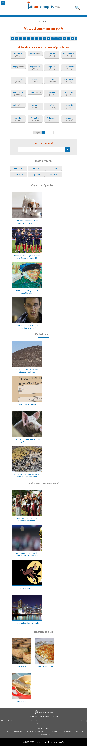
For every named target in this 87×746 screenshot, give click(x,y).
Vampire (52, 93)
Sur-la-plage (52, 731)
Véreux (69, 119)
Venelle (18, 119)
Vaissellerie (69, 80)
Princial (5, 731)
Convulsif (53, 168)
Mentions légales (7, 721)
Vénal (52, 106)
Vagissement (35, 67)
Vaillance (18, 80)
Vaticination (69, 93)
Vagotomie (52, 67)
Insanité (36, 168)
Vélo (18, 105)
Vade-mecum (69, 55)
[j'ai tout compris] (43, 5)
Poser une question (43, 724)
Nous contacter (22, 721)
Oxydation (36, 174)
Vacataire (18, 55)
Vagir (18, 66)
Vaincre (35, 80)
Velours (35, 106)
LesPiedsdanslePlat (43, 734)
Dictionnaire (43, 22)
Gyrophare (18, 168)
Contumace (18, 174)
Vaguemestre (69, 67)
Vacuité (52, 55)
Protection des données (40, 721)
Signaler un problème (77, 721)
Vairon (52, 80)
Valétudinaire (18, 93)
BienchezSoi (29, 731)
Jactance (53, 174)
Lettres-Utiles (17, 731)
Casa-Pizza (79, 731)
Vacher (35, 54)
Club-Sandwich (66, 731)
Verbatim (35, 119)
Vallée (35, 92)
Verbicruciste (51, 119)
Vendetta (69, 106)
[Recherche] (77, 7)
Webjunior (41, 731)
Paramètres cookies (59, 721)
